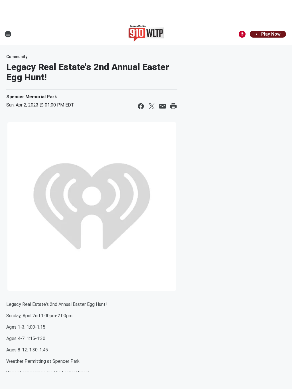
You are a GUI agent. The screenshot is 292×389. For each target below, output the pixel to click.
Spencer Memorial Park (31, 96)
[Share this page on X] (152, 106)
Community (16, 56)
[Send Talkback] (242, 34)
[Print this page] (173, 106)
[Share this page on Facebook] (141, 106)
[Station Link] (146, 34)
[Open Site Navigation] (8, 34)
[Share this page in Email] (163, 106)
